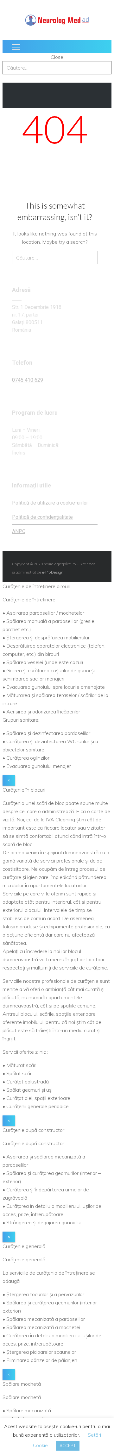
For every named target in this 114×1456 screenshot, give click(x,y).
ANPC (18, 531)
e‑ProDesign (52, 572)
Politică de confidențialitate (42, 517)
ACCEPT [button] (68, 1445)
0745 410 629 (27, 380)
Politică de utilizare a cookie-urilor (50, 503)
